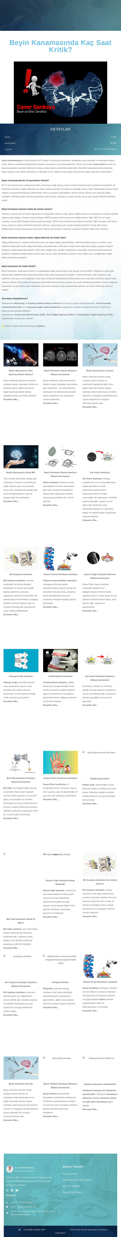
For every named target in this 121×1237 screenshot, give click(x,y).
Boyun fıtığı (88, 584)
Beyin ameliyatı (50, 381)
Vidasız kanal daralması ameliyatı (59, 581)
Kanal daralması (91, 988)
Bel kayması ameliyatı (93, 890)
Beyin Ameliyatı (70, 1174)
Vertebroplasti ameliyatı (55, 682)
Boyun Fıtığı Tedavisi (73, 1192)
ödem (38, 185)
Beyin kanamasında (12, 160)
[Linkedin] (12, 1190)
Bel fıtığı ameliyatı (13, 929)
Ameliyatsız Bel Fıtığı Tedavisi (77, 1180)
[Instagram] (7, 1190)
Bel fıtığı (8, 788)
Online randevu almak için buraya (25, 326)
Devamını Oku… (11, 818)
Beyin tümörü (50, 1094)
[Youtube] (17, 1190)
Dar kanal (87, 686)
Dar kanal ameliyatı (92, 479)
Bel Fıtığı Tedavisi (71, 1186)
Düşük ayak (88, 785)
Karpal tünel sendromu (54, 784)
